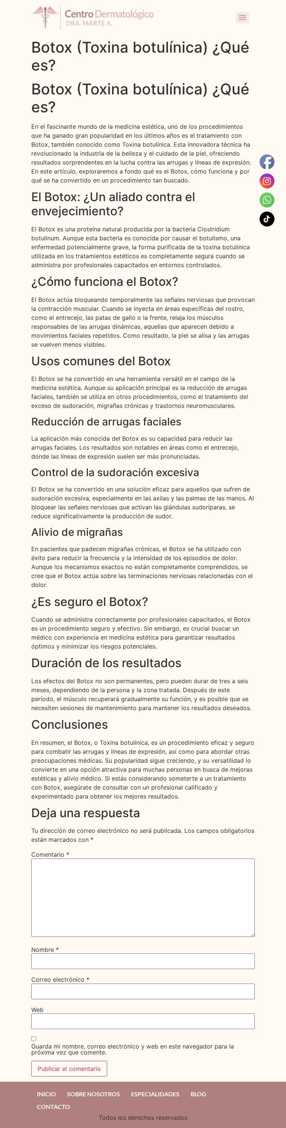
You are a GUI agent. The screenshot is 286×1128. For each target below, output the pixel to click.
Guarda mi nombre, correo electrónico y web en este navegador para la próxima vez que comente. (132, 1049)
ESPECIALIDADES (155, 1093)
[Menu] (242, 17)
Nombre (45, 950)
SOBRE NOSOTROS (93, 1093)
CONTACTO (53, 1106)
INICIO (46, 1093)
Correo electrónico (60, 979)
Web (37, 1010)
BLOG (198, 1093)
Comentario (50, 854)
